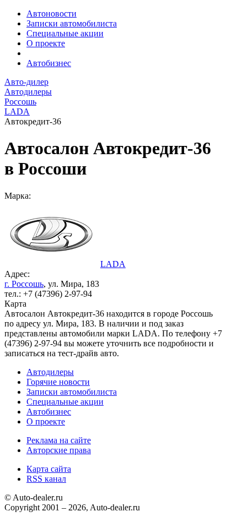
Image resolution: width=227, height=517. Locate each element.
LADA (113, 264)
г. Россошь (24, 284)
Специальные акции (65, 33)
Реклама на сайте (58, 440)
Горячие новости (58, 382)
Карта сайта (48, 469)
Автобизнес (48, 63)
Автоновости (51, 13)
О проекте (45, 43)
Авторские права (58, 450)
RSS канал (46, 478)
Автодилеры (50, 372)
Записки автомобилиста (71, 23)
